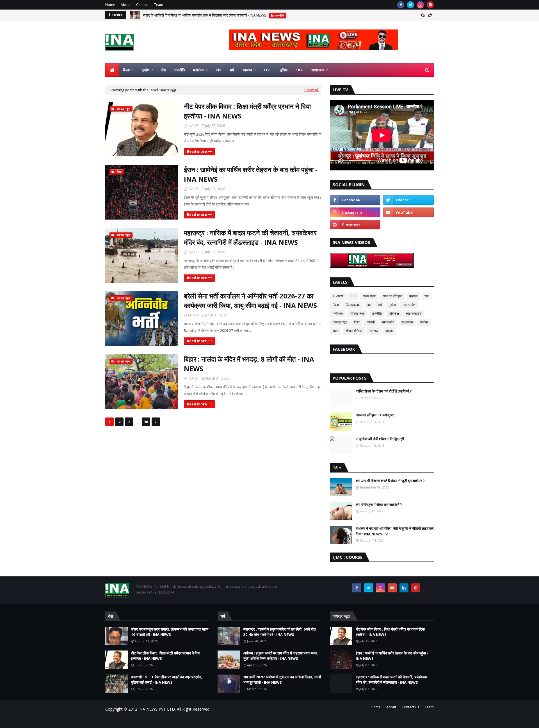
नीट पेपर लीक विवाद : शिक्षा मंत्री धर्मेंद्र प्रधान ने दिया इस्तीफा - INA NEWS (247, 111)
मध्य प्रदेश (409, 304)
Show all (311, 89)
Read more (197, 151)
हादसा (389, 330)
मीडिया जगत (357, 313)
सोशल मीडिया (354, 330)
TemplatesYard (148, 720)
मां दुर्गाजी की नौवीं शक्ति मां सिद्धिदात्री (380, 438)
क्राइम (413, 296)
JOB (353, 296)
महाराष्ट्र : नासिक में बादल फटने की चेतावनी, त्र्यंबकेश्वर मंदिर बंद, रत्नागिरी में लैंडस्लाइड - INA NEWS (250, 237)
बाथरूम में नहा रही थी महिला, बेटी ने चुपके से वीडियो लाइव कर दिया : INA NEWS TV (395, 531)
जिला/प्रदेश (353, 304)
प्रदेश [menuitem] (145, 69)
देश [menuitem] (163, 69)
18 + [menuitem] (299, 69)
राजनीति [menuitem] (179, 69)
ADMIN (193, 315)
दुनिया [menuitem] (283, 69)
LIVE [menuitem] (267, 69)
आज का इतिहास (392, 296)
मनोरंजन (338, 313)
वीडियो (371, 322)
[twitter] (410, 4)
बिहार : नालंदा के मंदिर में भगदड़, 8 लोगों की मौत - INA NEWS (249, 363)
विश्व (357, 322)
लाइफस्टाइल (414, 313)
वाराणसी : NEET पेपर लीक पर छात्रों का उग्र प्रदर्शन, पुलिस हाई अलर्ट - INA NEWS (166, 679)
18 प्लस (338, 296)
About (126, 4)
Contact (142, 4)
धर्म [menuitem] (232, 69)
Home (110, 4)
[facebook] (400, 4)
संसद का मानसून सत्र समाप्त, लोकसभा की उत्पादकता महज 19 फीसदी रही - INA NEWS (169, 632)
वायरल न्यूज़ (340, 322)
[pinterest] (430, 4)
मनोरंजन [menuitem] (198, 69)
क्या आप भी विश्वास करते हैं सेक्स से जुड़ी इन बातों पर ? (390, 480)
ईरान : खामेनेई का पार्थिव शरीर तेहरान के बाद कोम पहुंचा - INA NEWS (251, 174)
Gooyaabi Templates (204, 720)
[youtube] (408, 212)
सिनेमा (424, 322)
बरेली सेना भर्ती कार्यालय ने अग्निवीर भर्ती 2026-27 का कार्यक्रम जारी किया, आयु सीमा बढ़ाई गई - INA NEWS (250, 300)
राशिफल (394, 313)
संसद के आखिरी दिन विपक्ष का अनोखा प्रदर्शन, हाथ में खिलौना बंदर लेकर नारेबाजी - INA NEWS (204, 15)
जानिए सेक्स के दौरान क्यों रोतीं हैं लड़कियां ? (384, 391)
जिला (336, 304)
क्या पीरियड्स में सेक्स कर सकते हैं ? (379, 504)
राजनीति (377, 313)
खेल (426, 296)
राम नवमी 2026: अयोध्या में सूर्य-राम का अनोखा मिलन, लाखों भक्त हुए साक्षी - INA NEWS (282, 679)
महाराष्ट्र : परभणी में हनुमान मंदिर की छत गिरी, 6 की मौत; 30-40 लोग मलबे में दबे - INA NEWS (280, 632)
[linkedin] (403, 587)
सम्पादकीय (388, 322)
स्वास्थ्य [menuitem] (247, 69)
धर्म (380, 304)
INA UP (193, 125)
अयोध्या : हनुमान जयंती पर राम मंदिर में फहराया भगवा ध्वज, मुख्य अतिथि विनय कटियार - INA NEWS (280, 656)
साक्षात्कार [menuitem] (317, 69)
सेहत (336, 330)
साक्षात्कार (407, 322)
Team (158, 4)
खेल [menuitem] (218, 69)
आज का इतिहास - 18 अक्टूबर (375, 414)
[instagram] (420, 4)
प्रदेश (392, 304)
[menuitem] (112, 70)
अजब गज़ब (369, 296)
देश (369, 304)
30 (146, 421)
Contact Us (410, 707)
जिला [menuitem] (126, 69)
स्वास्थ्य (373, 330)
